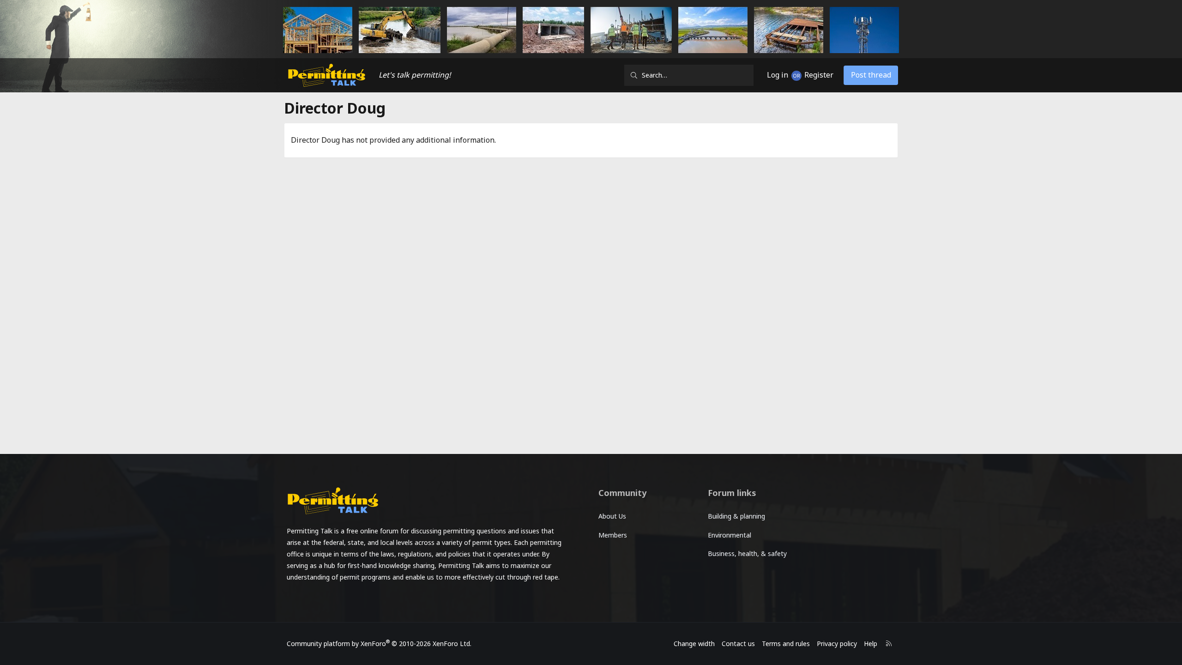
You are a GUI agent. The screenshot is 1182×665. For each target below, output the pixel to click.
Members (612, 535)
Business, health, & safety (747, 553)
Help (870, 643)
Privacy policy (837, 643)
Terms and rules (786, 643)
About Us (612, 516)
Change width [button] (694, 643)
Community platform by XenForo (379, 643)
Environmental (729, 535)
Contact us (738, 643)
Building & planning (736, 516)
